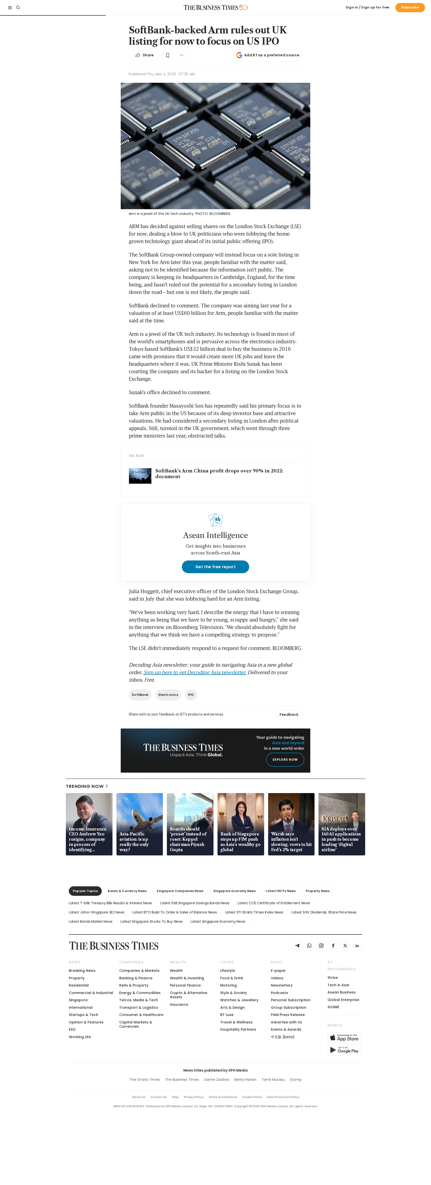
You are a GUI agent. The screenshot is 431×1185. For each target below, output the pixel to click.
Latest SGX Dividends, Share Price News (324, 912)
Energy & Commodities (140, 992)
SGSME (333, 1006)
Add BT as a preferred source (271, 55)
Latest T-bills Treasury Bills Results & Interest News (110, 903)
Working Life (80, 1036)
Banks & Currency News (127, 891)
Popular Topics (85, 891)
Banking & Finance (135, 978)
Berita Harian (245, 1079)
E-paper (278, 970)
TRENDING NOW (85, 786)
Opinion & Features (86, 1022)
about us (139, 1097)
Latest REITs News (281, 891)
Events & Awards (286, 1029)
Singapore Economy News (234, 891)
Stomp (296, 1079)
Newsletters (282, 985)
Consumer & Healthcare (141, 1014)
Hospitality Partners (238, 1029)
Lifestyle (227, 970)
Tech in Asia (338, 985)
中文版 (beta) (283, 1036)
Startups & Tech (83, 1014)
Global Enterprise (343, 999)
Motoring (228, 985)
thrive (332, 977)
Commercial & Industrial (91, 992)
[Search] (18, 7)
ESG (72, 1029)
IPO (191, 694)
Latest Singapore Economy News (218, 921)
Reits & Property (133, 985)
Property (77, 978)
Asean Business (341, 992)
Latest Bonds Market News (90, 921)
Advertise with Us (286, 1022)
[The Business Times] (211, 7)
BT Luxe (226, 1014)
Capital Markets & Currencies (135, 1024)
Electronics (168, 694)
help (175, 1097)
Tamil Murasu (273, 1079)
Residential (79, 985)
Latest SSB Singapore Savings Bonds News (194, 903)
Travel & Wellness (236, 1022)
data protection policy (283, 1097)
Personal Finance (185, 985)
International (81, 1007)
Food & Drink (231, 978)
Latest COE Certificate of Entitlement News (273, 903)
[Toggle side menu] (10, 7)
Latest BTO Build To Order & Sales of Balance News (174, 912)
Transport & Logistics (138, 1007)
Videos (277, 978)
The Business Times (182, 1079)
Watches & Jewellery (239, 1000)
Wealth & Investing (187, 978)
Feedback (289, 714)
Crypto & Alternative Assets (188, 995)
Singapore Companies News (180, 891)
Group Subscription (288, 1007)
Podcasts (279, 992)
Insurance (179, 1004)
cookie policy (252, 1097)
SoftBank (140, 694)
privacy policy (194, 1097)
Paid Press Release (288, 1014)
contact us (159, 1097)
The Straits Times (144, 1079)
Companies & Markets (139, 970)
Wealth (176, 970)
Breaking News (82, 970)
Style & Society (233, 992)
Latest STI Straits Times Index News (254, 912)
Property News (318, 891)
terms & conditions (223, 1097)
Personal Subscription (291, 1000)
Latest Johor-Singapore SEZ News (96, 912)
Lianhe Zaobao (216, 1079)
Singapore (78, 1000)
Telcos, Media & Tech (138, 1000)
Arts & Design (232, 1007)
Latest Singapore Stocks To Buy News (151, 921)
